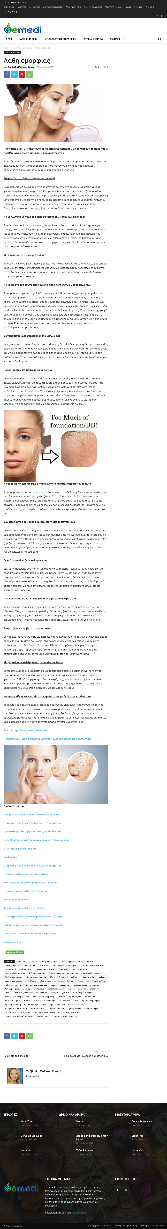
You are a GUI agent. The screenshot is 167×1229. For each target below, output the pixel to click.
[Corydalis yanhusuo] (11, 1139)
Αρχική (7, 47)
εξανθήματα (30, 981)
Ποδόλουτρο (64, 1000)
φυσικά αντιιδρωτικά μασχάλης (19, 1016)
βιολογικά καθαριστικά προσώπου (64, 973)
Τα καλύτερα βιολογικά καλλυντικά (25, 730)
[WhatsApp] (29, 74)
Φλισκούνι (26, 1150)
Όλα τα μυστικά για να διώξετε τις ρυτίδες (30, 933)
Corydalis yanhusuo (31, 1136)
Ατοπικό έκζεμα (68, 969)
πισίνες (37, 1000)
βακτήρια (82, 969)
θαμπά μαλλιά (98, 981)
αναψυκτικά (30, 965)
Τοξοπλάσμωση (84, 1150)
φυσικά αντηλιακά (71, 1012)
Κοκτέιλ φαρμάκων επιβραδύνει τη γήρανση (31, 882)
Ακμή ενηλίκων (68, 961)
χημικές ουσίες (44, 1016)
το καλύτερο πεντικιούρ (16, 1008)
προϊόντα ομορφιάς (91, 1000)
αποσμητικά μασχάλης (93, 965)
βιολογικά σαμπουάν (14, 977)
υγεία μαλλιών (74, 1008)
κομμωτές (94, 985)
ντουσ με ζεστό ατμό (23, 992)
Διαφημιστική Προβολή (126, 1225)
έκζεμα (102, 977)
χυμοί (56, 1016)
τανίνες (80, 1004)
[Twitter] (14, 74)
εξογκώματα (45, 981)
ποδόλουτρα (49, 1000)
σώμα (70, 1004)
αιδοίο (34, 961)
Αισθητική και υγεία (22, 47)
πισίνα (27, 1000)
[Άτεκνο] (66, 1125)
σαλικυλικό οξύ (31, 1004)
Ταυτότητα (107, 1225)
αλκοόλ (90, 961)
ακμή (56, 961)
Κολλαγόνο (10, 857)
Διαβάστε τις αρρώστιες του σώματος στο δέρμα (33, 925)
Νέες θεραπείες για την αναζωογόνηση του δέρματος (36, 840)
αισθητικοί (45, 961)
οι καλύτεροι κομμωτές (43, 996)
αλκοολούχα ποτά (13, 965)
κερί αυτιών (65, 985)
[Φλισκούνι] (11, 1154)
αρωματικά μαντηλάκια (47, 969)
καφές (53, 985)
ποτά (76, 1000)
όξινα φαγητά (75, 996)
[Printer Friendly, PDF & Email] (15, 952)
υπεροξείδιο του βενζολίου (17, 1012)
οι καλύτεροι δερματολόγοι (17, 996)
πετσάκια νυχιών (13, 1000)
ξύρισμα (65, 992)
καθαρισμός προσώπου (36, 985)
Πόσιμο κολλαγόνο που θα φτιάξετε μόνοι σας (32, 814)
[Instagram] (161, 16)
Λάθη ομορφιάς (12, 989)
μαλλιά (71, 989)
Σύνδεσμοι (144, 1225)
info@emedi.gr (79, 1212)
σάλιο (43, 1004)
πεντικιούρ (90, 996)
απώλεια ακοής (26, 969)
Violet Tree (26, 1121)
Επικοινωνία (157, 1225)
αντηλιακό (43, 965)
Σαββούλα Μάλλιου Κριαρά (21, 67)
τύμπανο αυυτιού (56, 1008)
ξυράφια (54, 992)
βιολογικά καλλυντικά (93, 973)
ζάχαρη (70, 981)
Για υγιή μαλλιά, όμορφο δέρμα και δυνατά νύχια (33, 916)
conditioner (22, 961)
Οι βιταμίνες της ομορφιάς (20, 848)
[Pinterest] (22, 74)
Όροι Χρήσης (93, 1225)
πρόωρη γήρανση (13, 1004)
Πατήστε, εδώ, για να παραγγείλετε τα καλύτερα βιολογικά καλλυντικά (47, 738)
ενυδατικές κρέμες (13, 981)
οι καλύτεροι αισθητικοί (83, 992)
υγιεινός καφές (91, 1008)
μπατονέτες (95, 989)
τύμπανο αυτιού (37, 1008)
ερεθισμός (59, 981)
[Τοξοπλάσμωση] (66, 1154)
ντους (7, 992)
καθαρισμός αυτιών (14, 985)
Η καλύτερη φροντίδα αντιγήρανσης (26, 891)
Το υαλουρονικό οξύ (16, 899)
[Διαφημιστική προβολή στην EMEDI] (66, 1139)
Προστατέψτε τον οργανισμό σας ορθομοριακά (32, 831)
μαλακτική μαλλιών (56, 989)
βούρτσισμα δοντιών (36, 977)
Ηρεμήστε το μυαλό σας (17, 1055)
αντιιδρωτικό (74, 965)
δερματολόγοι (89, 977)
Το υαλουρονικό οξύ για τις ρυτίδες (25, 908)
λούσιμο (40, 989)
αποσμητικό (10, 969)
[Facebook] (157, 16)
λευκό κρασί (28, 989)
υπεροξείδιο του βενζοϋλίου (46, 1012)
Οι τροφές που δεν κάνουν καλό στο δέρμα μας (33, 823)
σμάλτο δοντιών (57, 1004)
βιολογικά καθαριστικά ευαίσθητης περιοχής (25, 973)
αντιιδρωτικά (58, 965)
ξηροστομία (41, 992)
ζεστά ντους (83, 981)
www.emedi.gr (12, 942)
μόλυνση (82, 989)
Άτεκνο (80, 1121)
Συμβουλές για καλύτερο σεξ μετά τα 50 (86, 1055)
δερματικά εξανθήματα (69, 977)
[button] (159, 39)
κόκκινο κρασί (80, 985)
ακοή (81, 961)
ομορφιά (61, 996)
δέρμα (52, 977)
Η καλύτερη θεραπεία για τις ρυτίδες (26, 874)
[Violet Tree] (11, 1125)
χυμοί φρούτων (70, 1016)
